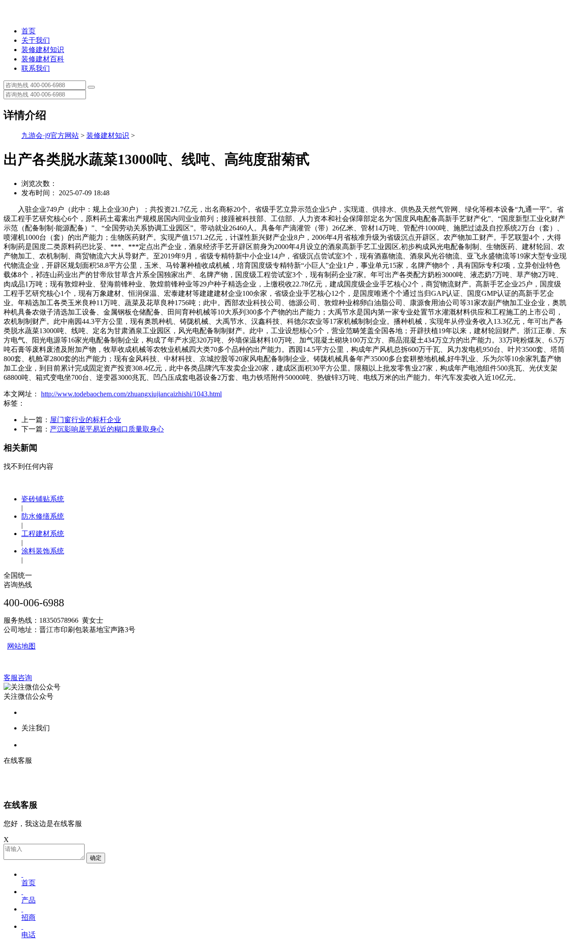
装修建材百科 (42, 59)
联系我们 (35, 68)
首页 (28, 31)
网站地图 (21, 646)
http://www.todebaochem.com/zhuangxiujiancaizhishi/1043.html (131, 394)
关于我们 (35, 40)
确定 (96, 857)
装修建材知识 (42, 49)
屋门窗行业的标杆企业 (85, 419)
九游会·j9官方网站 (50, 135)
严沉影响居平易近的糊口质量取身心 (107, 429)
